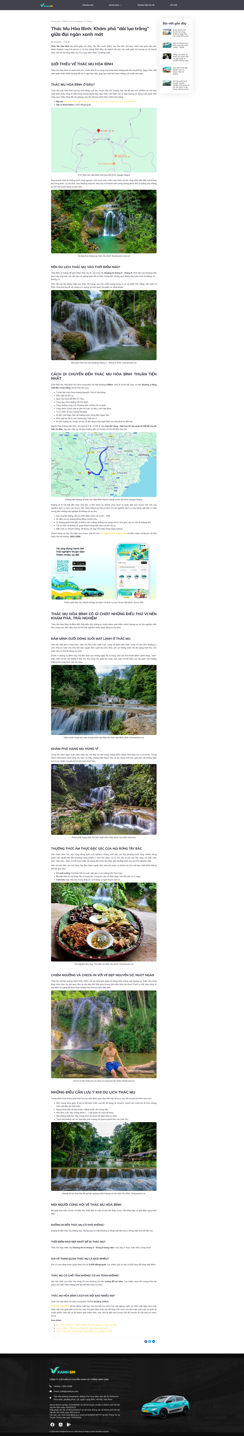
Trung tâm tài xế (145, 5)
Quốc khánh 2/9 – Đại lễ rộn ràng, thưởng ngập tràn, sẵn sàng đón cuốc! (181, 33)
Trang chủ (87, 5)
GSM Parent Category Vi (74, 21)
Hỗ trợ (173, 5)
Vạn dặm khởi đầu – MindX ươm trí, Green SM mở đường (181, 71)
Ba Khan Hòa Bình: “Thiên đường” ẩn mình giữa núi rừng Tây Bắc (86, 1325)
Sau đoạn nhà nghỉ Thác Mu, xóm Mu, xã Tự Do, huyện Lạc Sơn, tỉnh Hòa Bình (100, 101)
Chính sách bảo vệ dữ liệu (100, 1431)
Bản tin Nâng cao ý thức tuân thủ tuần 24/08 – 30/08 (180, 45)
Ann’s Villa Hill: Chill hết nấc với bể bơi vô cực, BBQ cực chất (84, 1331)
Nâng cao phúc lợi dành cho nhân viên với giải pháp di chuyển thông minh (181, 57)
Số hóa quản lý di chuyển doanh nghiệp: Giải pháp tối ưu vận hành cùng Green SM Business (181, 85)
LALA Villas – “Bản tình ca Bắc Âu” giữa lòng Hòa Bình (81, 1328)
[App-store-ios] (61, 1425)
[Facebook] (52, 1425)
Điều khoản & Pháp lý (82, 1431)
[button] (145, 1341)
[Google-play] (69, 1425)
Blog (89, 21)
